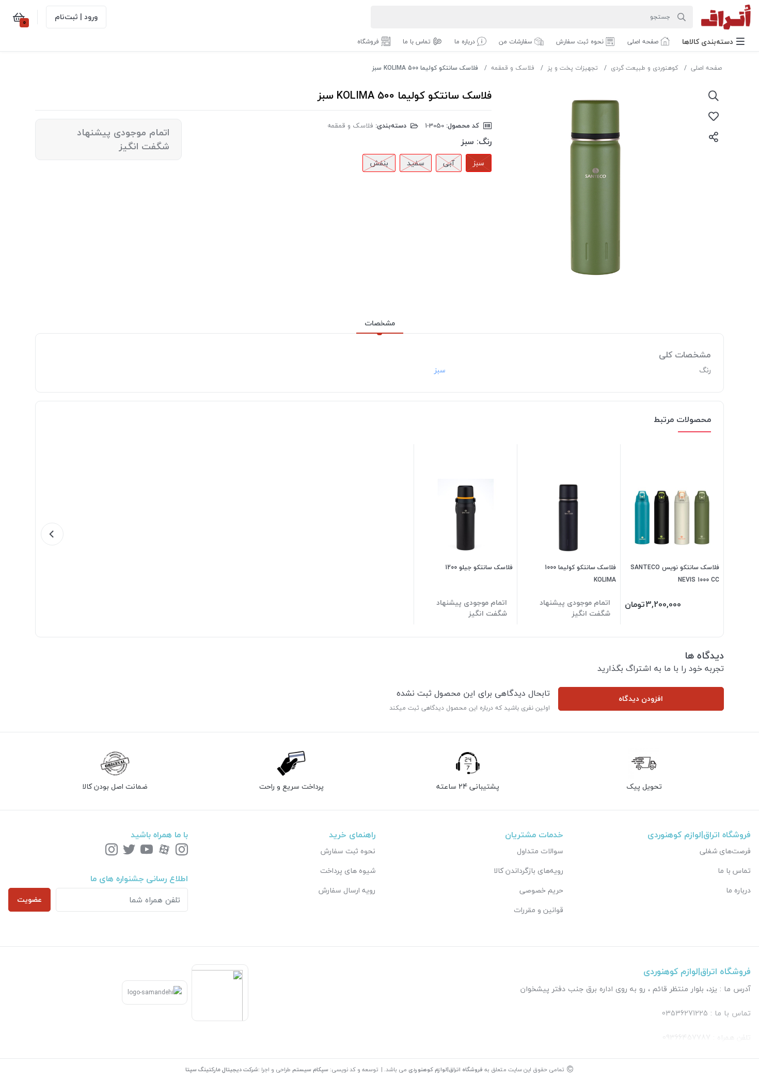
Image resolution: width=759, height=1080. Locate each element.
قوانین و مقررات (538, 909)
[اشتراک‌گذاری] (713, 137)
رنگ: (484, 141)
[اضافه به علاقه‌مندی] (713, 116)
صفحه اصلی (706, 67)
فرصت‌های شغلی (725, 850)
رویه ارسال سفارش (347, 890)
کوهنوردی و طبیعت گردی (644, 67)
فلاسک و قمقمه (512, 67)
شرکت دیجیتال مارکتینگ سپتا (221, 1069)
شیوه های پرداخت (347, 870)
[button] (713, 41)
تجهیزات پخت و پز (572, 67)
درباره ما (738, 890)
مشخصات (380, 323)
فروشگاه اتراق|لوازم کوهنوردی (445, 1069)
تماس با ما (734, 870)
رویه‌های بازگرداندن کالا (528, 870)
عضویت (29, 899)
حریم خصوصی (541, 890)
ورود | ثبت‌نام (76, 16)
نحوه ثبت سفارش (348, 850)
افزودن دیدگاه (641, 698)
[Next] (52, 534)
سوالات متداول (540, 850)
